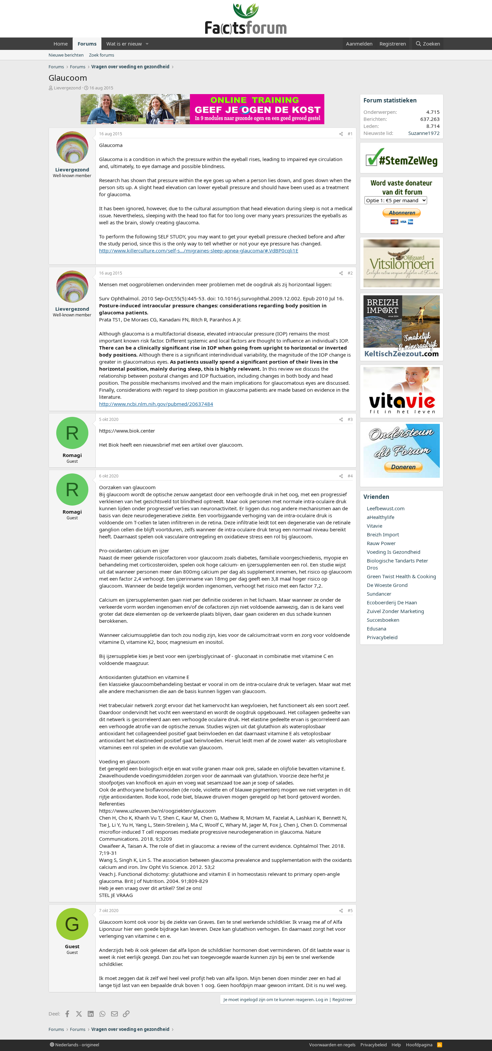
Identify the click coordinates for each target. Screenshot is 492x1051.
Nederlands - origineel (76, 1045)
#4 (350, 476)
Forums (87, 43)
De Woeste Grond (387, 585)
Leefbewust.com (386, 508)
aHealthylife (380, 517)
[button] (147, 43)
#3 (350, 419)
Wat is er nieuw (124, 43)
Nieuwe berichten (66, 55)
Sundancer (379, 593)
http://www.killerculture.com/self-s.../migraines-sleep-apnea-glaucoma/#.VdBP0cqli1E (198, 250)
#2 (350, 273)
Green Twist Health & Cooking (401, 576)
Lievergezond (67, 88)
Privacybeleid (382, 637)
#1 (350, 134)
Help (396, 1045)
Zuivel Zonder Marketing (395, 611)
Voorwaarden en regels (332, 1045)
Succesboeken (383, 619)
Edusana (376, 628)
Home (61, 43)
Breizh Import (383, 534)
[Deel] (341, 134)
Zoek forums (101, 55)
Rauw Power (381, 543)
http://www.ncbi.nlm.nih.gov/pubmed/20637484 (156, 403)
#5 (350, 910)
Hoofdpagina (419, 1045)
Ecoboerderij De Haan (392, 602)
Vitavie (374, 525)
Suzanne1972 (424, 133)
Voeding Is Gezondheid (393, 551)
